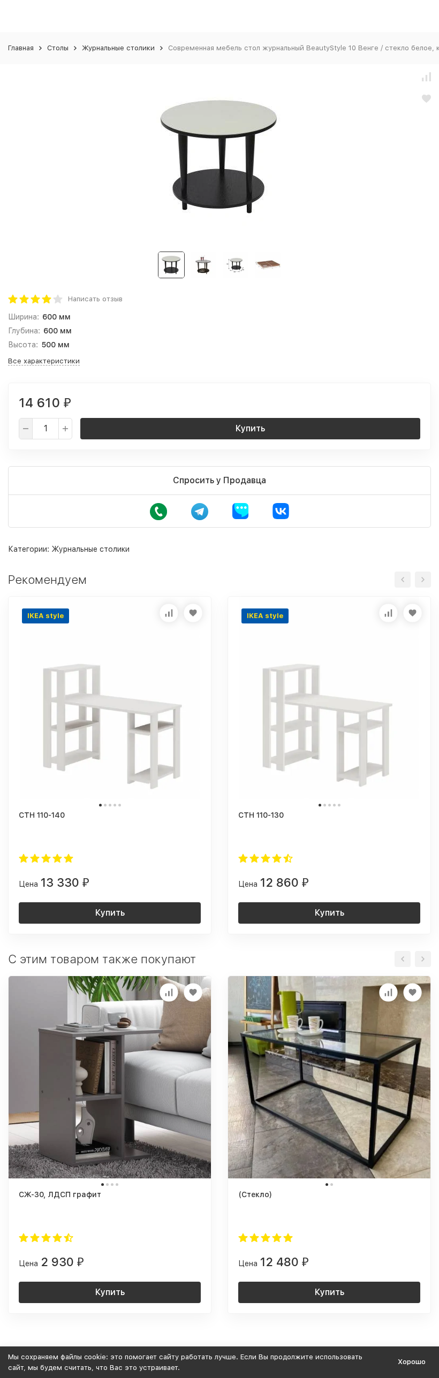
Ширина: (23, 317)
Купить (250, 428)
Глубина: (24, 330)
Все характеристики (44, 361)
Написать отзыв (95, 299)
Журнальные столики (118, 48)
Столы (58, 48)
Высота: (23, 344)
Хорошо (412, 1362)
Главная (21, 48)
